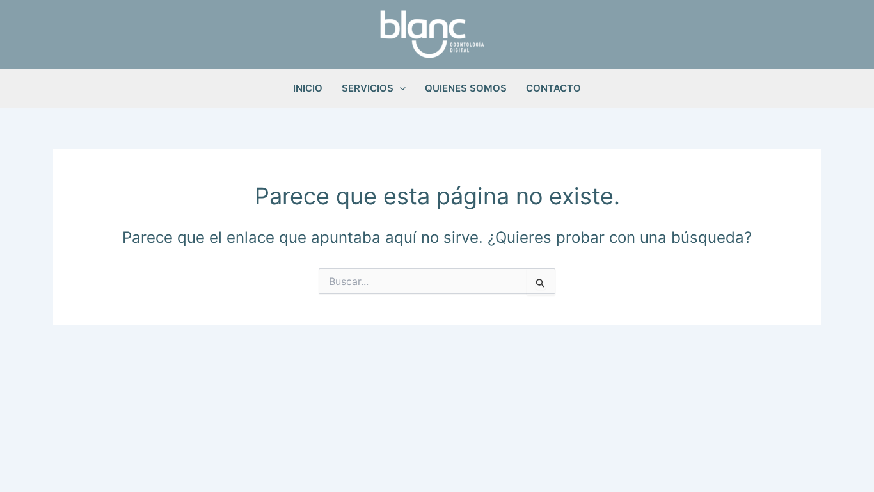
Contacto (553, 88)
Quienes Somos (466, 88)
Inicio (307, 88)
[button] (399, 88)
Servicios (367, 88)
